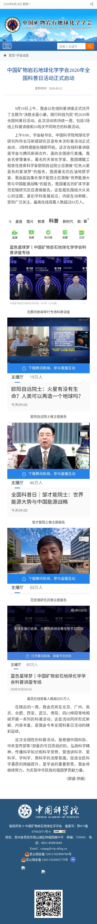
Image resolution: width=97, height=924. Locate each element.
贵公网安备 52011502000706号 (50, 854)
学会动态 (22, 55)
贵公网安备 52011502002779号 (47, 859)
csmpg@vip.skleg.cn (53, 848)
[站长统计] (59, 831)
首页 (12, 55)
